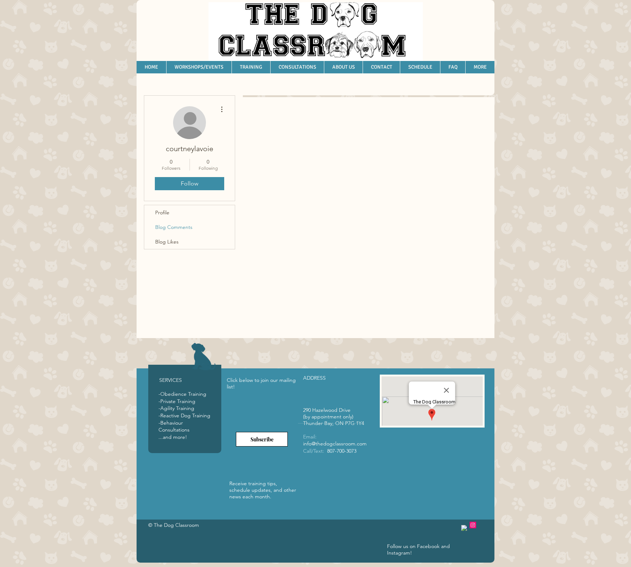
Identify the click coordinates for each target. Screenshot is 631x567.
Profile (162, 212)
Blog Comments (173, 227)
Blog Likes (167, 241)
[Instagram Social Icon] (473, 525)
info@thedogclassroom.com (335, 443)
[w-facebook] (464, 528)
